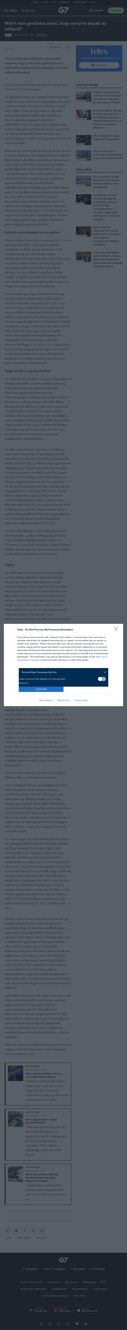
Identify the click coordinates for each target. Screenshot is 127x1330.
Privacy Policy (81, 700)
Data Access (63, 700)
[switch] (102, 679)
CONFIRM (41, 689)
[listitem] (62, 672)
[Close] (117, 630)
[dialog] (63, 665)
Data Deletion (46, 700)
